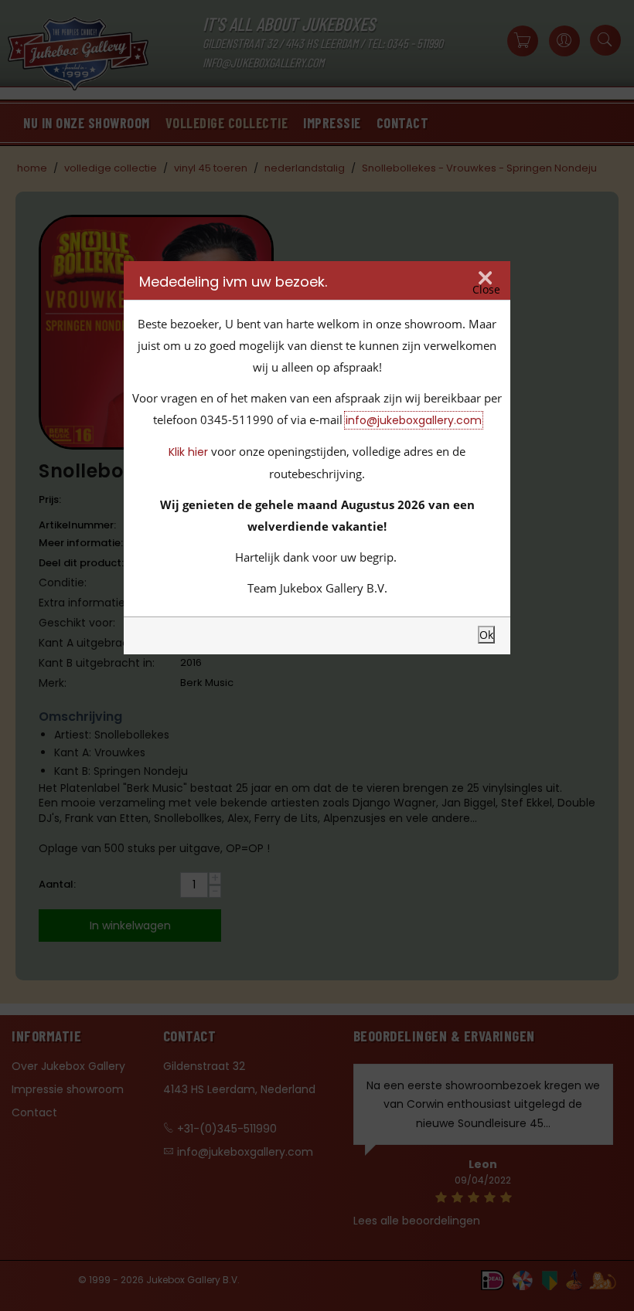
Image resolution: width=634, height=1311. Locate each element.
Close (486, 289)
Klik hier (188, 452)
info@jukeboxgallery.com (414, 420)
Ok (486, 634)
